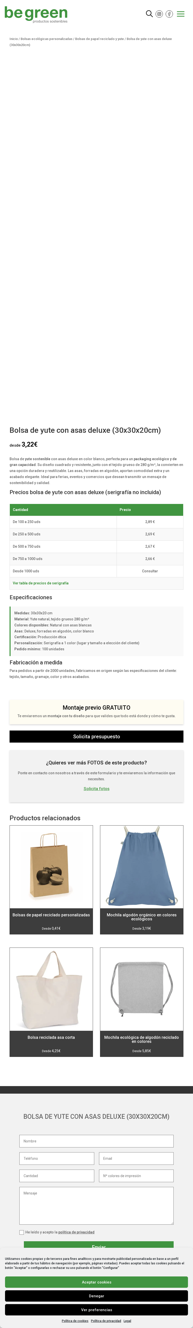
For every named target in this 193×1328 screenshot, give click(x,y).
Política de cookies (75, 1321)
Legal (127, 1321)
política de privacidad (76, 1232)
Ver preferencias (96, 1310)
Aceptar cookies (96, 1282)
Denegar (96, 1296)
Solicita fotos (97, 788)
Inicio (14, 39)
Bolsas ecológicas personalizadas (46, 39)
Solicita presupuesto (96, 737)
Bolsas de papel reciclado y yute (99, 39)
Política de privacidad (106, 1321)
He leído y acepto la (59, 1232)
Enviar (99, 1247)
